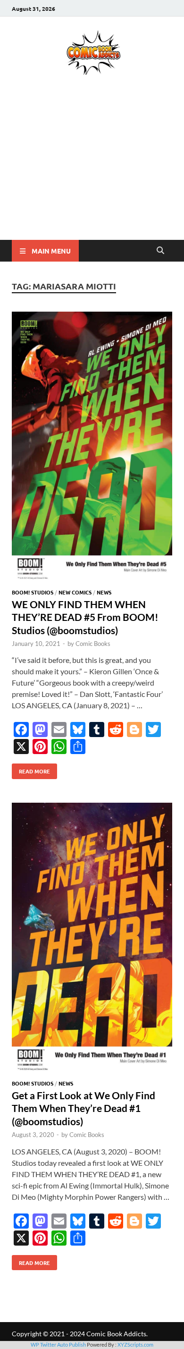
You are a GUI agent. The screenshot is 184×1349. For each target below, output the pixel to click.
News (104, 592)
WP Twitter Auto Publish (58, 1344)
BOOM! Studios (32, 592)
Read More (31, 769)
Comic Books (92, 643)
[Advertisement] (92, 171)
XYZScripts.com (135, 1344)
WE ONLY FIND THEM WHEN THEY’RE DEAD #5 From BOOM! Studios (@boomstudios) (85, 617)
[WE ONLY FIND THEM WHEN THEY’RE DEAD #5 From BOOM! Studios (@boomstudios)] (92, 448)
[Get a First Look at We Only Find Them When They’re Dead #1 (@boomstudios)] (92, 939)
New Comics (75, 592)
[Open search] (160, 251)
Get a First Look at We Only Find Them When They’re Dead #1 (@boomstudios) (83, 1108)
